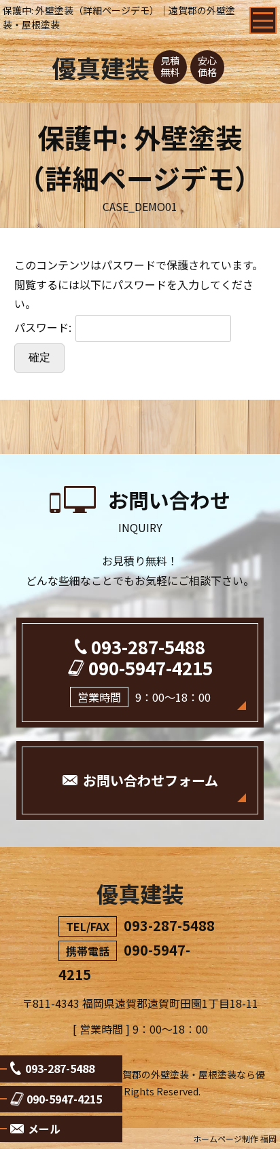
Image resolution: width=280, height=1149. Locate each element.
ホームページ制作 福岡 (235, 1138)
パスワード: (44, 327)
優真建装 (101, 67)
